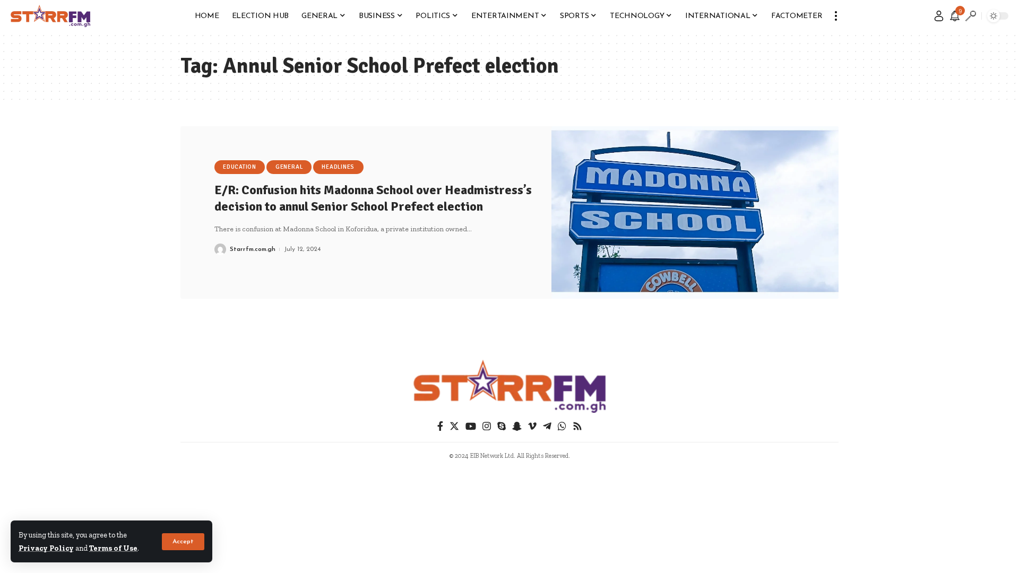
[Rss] (577, 426)
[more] (835, 16)
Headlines (338, 166)
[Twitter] (454, 426)
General (289, 166)
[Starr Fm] (50, 16)
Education (239, 166)
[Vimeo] (532, 426)
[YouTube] (471, 426)
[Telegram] (547, 426)
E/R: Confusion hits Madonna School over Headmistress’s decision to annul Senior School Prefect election (373, 198)
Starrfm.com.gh (252, 249)
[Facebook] (440, 426)
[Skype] (501, 426)
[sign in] (939, 16)
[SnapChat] (517, 426)
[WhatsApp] (562, 426)
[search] (970, 16)
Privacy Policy (46, 548)
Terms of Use (113, 548)
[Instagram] (487, 426)
